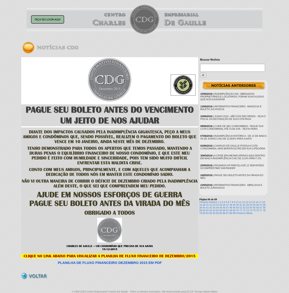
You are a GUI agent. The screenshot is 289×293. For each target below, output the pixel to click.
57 (261, 207)
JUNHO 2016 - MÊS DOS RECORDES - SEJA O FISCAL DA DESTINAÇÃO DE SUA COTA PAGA (233, 117)
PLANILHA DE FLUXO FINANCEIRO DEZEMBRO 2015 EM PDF (110, 263)
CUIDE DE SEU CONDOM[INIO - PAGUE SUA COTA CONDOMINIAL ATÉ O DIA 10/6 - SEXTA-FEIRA (231, 127)
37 (261, 205)
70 (237, 210)
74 (250, 210)
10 (237, 202)
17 (260, 202)
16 (257, 202)
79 (200, 213)
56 (257, 207)
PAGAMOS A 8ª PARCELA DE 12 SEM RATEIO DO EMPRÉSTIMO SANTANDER (232, 167)
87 (227, 213)
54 (250, 207)
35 (254, 205)
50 (237, 207)
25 (220, 205)
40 (204, 207)
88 (230, 213)
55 (254, 207)
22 (210, 205)
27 (227, 205)
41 (207, 207)
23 (214, 205)
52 (244, 207)
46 (224, 207)
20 (204, 205)
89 (234, 213)
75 (254, 210)
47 (227, 207)
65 (220, 210)
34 (250, 205)
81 (207, 213)
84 (217, 213)
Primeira (203, 202)
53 (247, 207)
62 (210, 210)
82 (210, 213)
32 (244, 205)
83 (214, 213)
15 (253, 202)
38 (264, 205)
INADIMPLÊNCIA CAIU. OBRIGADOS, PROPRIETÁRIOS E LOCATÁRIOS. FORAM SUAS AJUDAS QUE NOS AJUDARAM (232, 97)
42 (210, 207)
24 (217, 205)
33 (247, 205)
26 (224, 205)
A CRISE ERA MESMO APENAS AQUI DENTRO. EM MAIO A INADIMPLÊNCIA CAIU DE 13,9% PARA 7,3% (232, 157)
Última (249, 213)
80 (204, 213)
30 (237, 205)
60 (204, 210)
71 (240, 210)
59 (200, 210)
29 (234, 205)
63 (214, 210)
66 (224, 210)
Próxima (240, 213)
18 (263, 202)
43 (214, 207)
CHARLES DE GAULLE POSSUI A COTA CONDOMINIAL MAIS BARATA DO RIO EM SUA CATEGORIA (232, 147)
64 (217, 210)
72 (244, 210)
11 (240, 202)
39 (200, 207)
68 (230, 210)
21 (207, 205)
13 (247, 202)
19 (200, 205)
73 (247, 210)
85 (220, 213)
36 (257, 205)
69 (234, 210)
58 (264, 207)
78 (264, 210)
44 (217, 207)
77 (261, 210)
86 (224, 213)
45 (220, 207)
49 (234, 207)
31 (240, 205)
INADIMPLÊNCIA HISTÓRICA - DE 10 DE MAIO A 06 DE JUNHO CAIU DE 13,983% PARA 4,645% (233, 137)
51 (240, 207)
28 (230, 205)
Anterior (213, 202)
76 (257, 210)
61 (207, 210)
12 (243, 202)
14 (250, 202)
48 (230, 207)
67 (227, 210)
